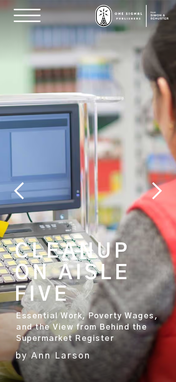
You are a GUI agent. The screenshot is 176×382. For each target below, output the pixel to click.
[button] (24, 15)
